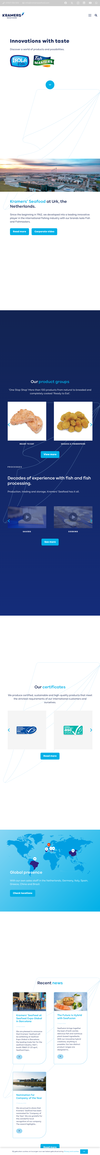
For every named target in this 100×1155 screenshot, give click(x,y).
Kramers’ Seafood (28, 202)
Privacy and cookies (71, 1151)
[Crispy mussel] (27, 425)
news (57, 983)
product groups (54, 382)
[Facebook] (65, 3)
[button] (89, 15)
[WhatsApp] (96, 3)
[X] (72, 3)
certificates (53, 687)
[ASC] (27, 730)
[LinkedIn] (84, 3)
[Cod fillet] (73, 425)
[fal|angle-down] (50, 84)
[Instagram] (78, 3)
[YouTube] (90, 3)
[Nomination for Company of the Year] (29, 1081)
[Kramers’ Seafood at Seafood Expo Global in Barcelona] (29, 1001)
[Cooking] (27, 517)
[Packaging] (73, 517)
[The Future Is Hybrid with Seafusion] (70, 1001)
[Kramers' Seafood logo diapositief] (13, 15)
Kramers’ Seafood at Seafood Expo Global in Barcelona (29, 1018)
